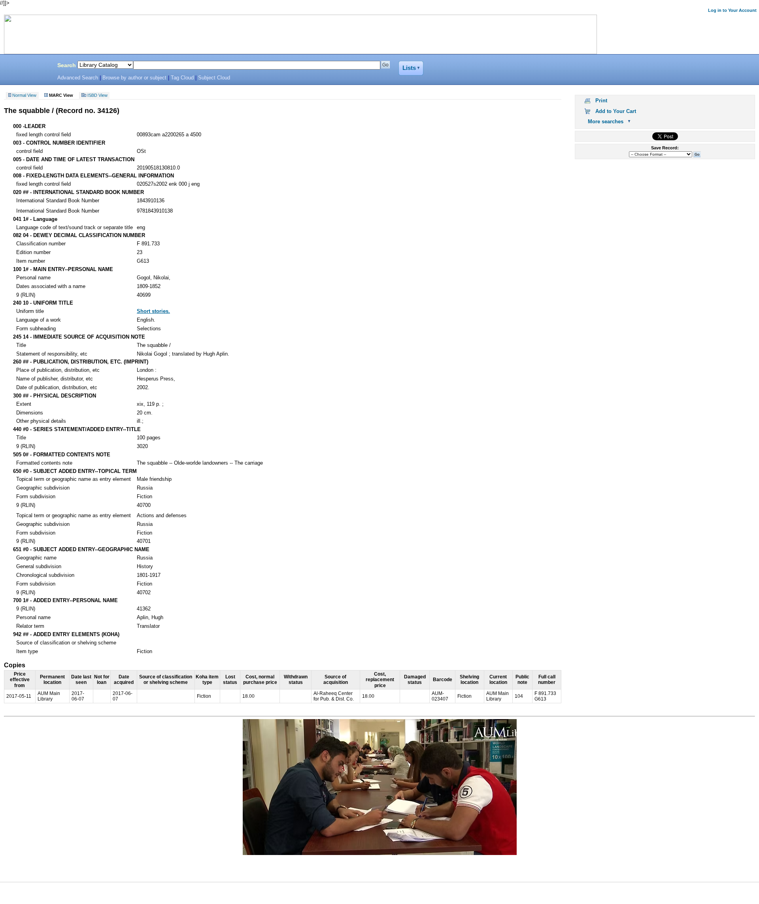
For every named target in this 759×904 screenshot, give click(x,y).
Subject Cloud (214, 78)
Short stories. (153, 311)
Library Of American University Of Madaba (26, 66)
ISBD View (97, 95)
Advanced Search (77, 78)
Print (601, 101)
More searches (605, 121)
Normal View (24, 95)
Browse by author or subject (134, 78)
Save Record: (665, 147)
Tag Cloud (182, 78)
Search (66, 65)
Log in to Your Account (732, 10)
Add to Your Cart (615, 111)
